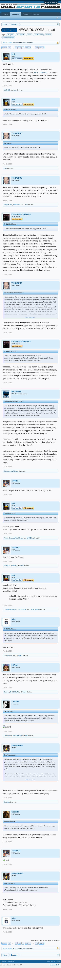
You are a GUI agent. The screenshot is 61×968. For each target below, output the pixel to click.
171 (16, 47)
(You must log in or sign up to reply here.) (45, 940)
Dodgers (15, 14)
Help (58, 961)
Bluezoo (6, 692)
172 (19, 47)
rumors (48, 35)
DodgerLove (8, 205)
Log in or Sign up (51, 2)
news (29, 35)
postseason (39, 35)
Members (36, 14)
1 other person (35, 609)
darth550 (14, 565)
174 (26, 47)
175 (30, 47)
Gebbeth (7, 802)
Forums (25, 14)
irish (13, 54)
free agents (21, 35)
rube (15, 90)
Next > (41, 47)
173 (23, 47)
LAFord (14, 665)
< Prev (4, 47)
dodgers (10, 35)
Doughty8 (19, 655)
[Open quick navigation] (58, 24)
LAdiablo (7, 609)
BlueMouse (16, 392)
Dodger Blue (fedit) (7, 961)
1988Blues (16, 205)
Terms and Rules (54, 965)
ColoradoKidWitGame (20, 214)
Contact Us (51, 961)
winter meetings (9, 37)
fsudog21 (7, 90)
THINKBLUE (16, 133)
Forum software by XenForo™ (11, 965)
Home (6, 14)
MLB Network (40, 72)
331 (36, 47)
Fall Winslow (22, 609)
